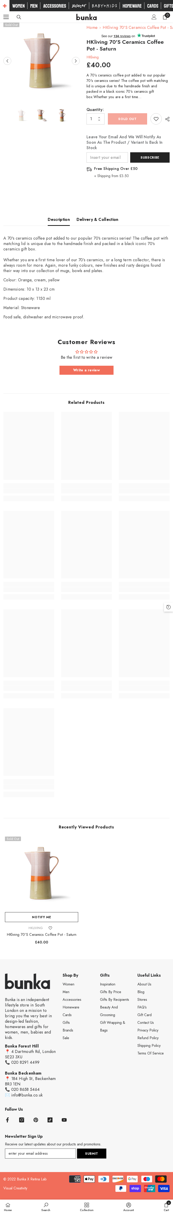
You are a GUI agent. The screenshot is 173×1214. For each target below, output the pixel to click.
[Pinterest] (35, 1120)
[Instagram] (21, 1120)
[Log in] (154, 16)
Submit (91, 1153)
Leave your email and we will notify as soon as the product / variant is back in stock (124, 142)
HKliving (92, 57)
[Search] (19, 17)
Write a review (86, 370)
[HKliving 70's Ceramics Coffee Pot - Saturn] (41, 873)
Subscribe (150, 157)
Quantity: (95, 109)
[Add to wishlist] (156, 119)
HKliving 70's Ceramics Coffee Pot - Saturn (41, 934)
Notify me (41, 917)
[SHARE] (166, 119)
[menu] (6, 17)
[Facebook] (7, 1120)
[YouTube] (64, 1120)
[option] (41, 61)
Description (59, 219)
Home (92, 27)
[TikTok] (50, 1120)
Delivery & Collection (97, 219)
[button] (7, 61)
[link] (28, 490)
